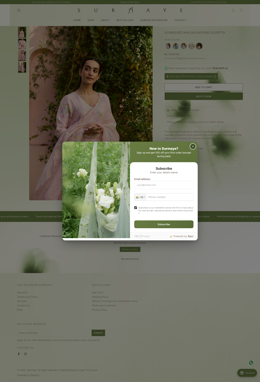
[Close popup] (193, 146)
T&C (136, 236)
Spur (190, 236)
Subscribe (164, 224)
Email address (142, 178)
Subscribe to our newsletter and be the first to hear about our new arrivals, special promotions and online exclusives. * (165, 210)
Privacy (145, 236)
